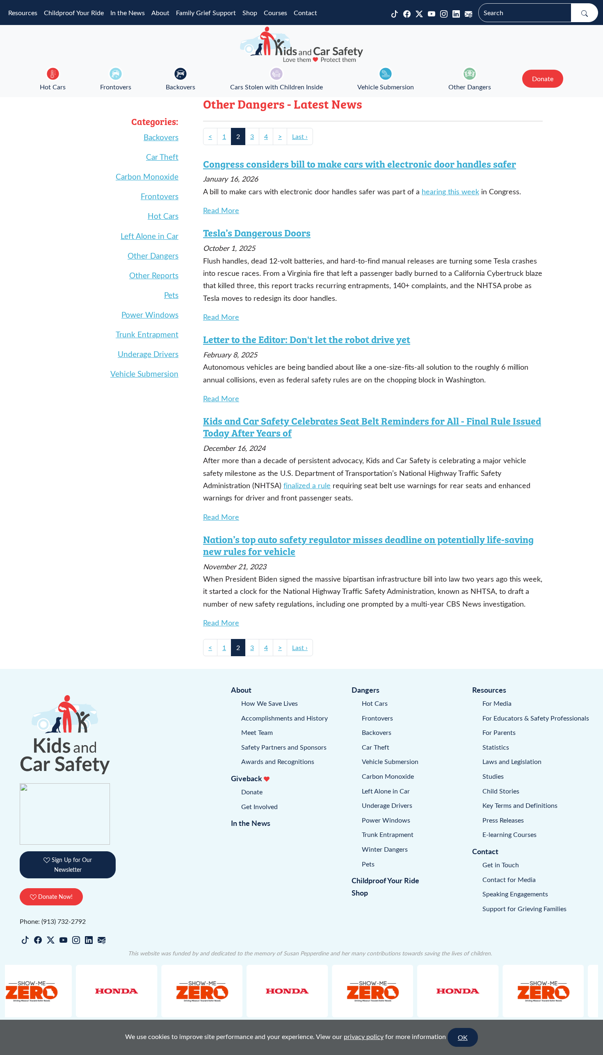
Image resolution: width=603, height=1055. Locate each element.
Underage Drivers (148, 353)
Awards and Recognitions (277, 761)
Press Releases (503, 820)
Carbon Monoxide (147, 176)
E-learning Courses (509, 834)
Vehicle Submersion (385, 86)
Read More (221, 210)
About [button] (160, 12)
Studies (493, 776)
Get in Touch (500, 864)
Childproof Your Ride (74, 12)
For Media (497, 703)
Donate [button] (542, 78)
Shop (249, 12)
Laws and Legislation (511, 761)
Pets (171, 294)
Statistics (495, 747)
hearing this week (450, 191)
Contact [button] (305, 12)
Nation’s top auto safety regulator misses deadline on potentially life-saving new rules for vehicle (368, 545)
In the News (127, 12)
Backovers (180, 86)
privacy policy (364, 1036)
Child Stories (500, 791)
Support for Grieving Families (524, 908)
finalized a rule (307, 485)
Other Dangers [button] (469, 86)
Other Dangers (153, 255)
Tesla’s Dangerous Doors (257, 232)
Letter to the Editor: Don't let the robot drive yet (306, 339)
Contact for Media (509, 879)
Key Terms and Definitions (519, 805)
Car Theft (162, 156)
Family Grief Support (206, 12)
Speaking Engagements (515, 893)
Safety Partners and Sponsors (284, 747)
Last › (300, 136)
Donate (252, 791)
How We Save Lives (269, 703)
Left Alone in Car (149, 235)
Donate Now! (55, 896)
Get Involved (259, 806)
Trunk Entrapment (147, 334)
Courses (275, 12)
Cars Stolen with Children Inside (276, 86)
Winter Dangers (385, 849)
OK (463, 1037)
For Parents (499, 732)
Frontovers (115, 86)
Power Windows (149, 314)
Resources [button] (22, 12)
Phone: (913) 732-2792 (53, 921)
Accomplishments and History (284, 718)
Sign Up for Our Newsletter (71, 864)
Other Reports (153, 275)
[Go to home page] (301, 44)
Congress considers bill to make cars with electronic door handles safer (359, 164)
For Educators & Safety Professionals (535, 718)
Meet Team (257, 732)
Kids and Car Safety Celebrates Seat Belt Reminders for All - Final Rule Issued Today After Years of (372, 426)
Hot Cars (53, 86)
